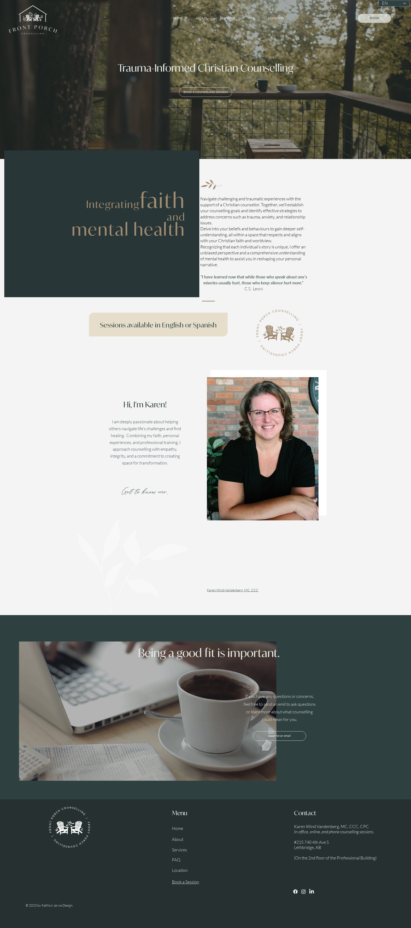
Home (177, 828)
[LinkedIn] (311, 891)
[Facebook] (295, 891)
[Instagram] (303, 891)
